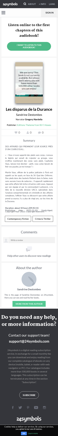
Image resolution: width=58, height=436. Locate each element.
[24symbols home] (10, 4)
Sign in (50, 12)
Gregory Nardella (33, 119)
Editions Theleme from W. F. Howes (34, 125)
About (32, 4)
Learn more (33, 433)
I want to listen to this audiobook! (29, 46)
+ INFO (42, 4)
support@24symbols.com (29, 341)
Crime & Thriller (43, 218)
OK (24, 433)
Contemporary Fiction (18, 218)
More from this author (29, 304)
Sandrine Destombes (29, 114)
